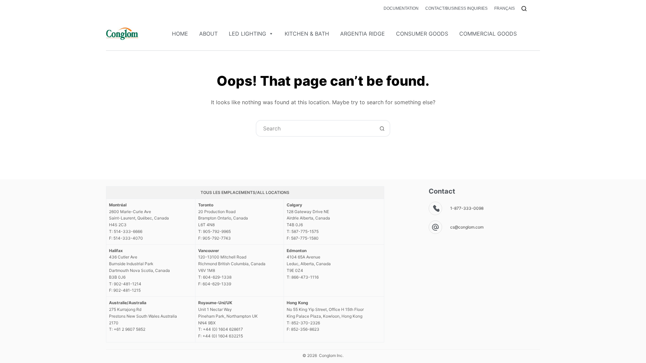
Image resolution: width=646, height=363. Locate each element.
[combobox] (315, 128)
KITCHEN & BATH (307, 33)
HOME (180, 33)
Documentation (401, 8)
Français (504, 8)
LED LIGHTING (247, 33)
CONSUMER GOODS (422, 33)
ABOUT (208, 33)
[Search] (524, 8)
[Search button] (382, 128)
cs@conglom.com (466, 227)
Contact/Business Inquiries (456, 8)
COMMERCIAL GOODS (488, 33)
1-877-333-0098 (466, 208)
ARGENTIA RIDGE (362, 33)
